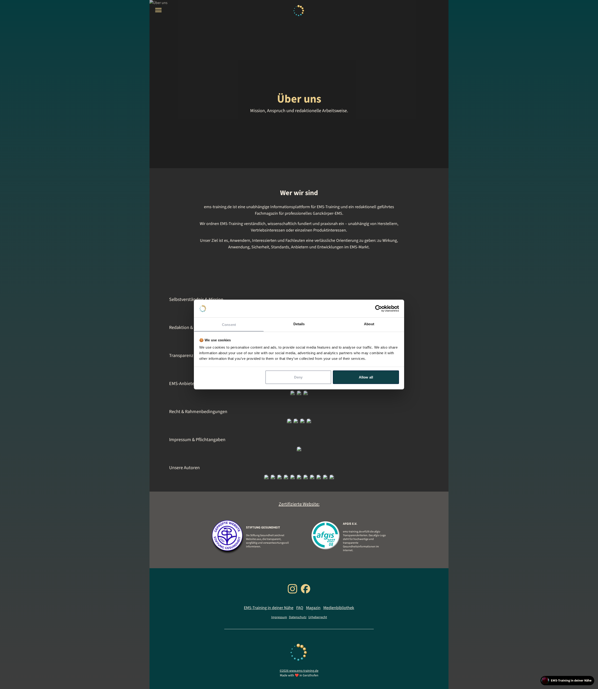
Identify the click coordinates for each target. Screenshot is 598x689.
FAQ (299, 608)
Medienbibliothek (338, 608)
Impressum (279, 617)
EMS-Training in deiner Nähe (268, 608)
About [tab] (369, 324)
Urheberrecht (317, 617)
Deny (298, 377)
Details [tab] (299, 324)
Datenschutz (297, 617)
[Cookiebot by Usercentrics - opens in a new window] (378, 308)
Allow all (366, 377)
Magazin (313, 608)
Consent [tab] (229, 325)
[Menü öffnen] (158, 10)
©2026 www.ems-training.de (299, 670)
